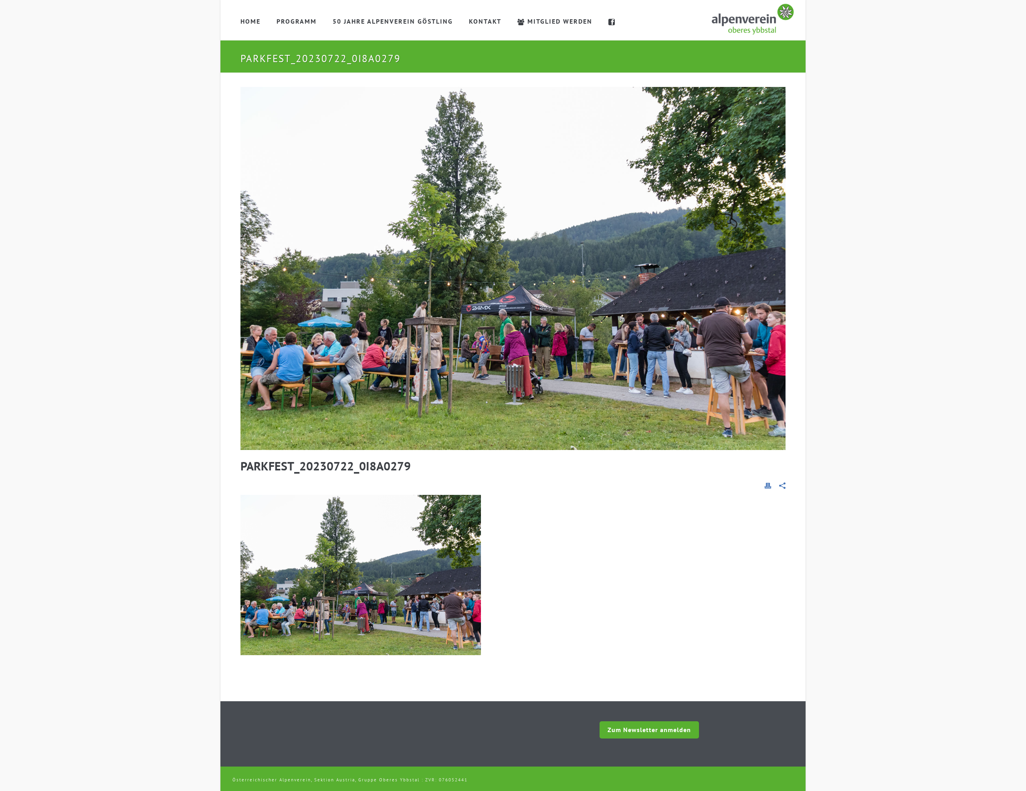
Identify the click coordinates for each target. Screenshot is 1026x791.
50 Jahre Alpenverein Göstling (393, 21)
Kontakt (485, 21)
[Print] (768, 484)
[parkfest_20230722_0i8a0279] (513, 268)
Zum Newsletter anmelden (649, 730)
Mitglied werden (559, 21)
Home (250, 21)
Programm (297, 21)
